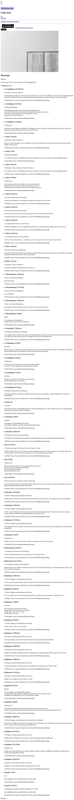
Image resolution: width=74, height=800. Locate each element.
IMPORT (5, 85)
